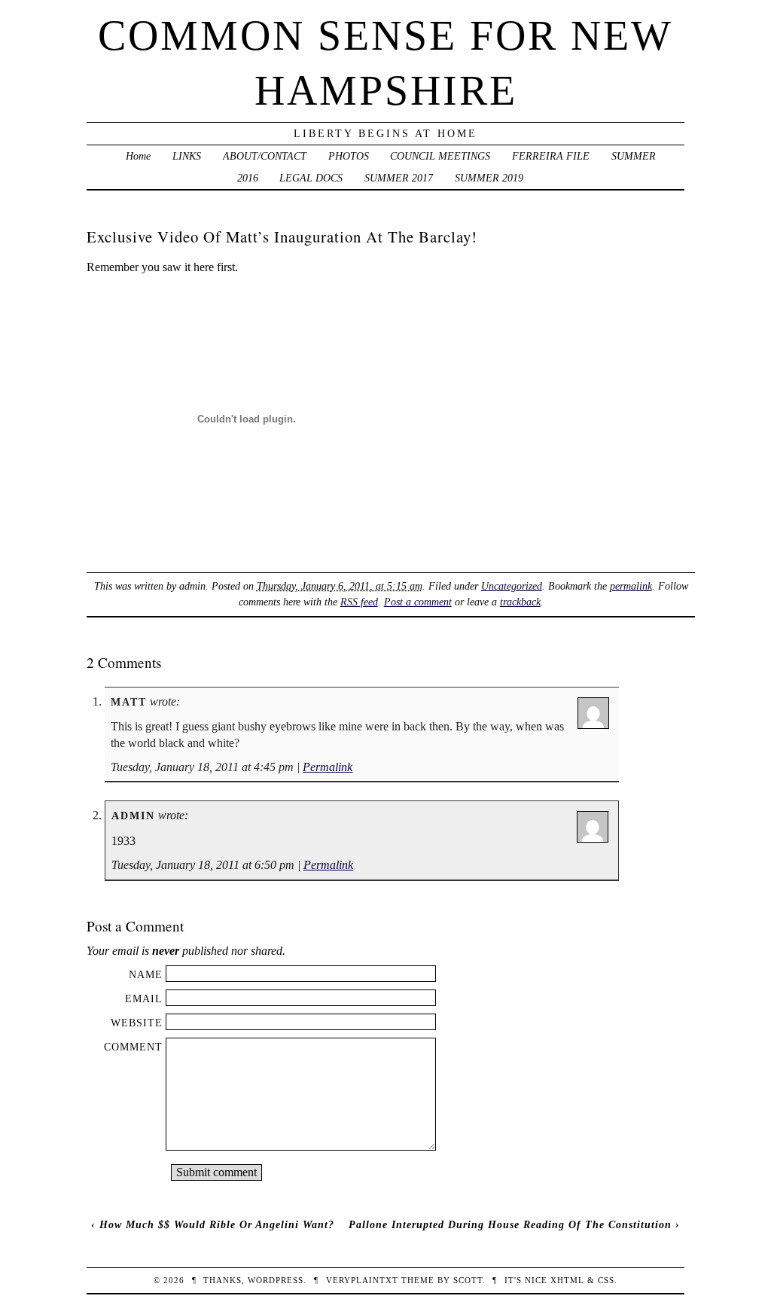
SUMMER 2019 (489, 178)
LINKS (186, 156)
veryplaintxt (362, 1280)
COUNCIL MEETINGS (440, 156)
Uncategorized (511, 586)
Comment (133, 1047)
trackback (520, 602)
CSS (606, 1280)
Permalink (327, 767)
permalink (631, 586)
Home (138, 156)
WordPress (275, 1280)
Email (144, 998)
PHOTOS (348, 156)
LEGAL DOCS (311, 178)
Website (137, 1023)
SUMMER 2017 (398, 178)
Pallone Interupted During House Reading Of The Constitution (510, 1224)
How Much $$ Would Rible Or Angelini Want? (216, 1224)
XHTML (567, 1280)
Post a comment (418, 602)
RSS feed (359, 602)
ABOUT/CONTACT (264, 156)
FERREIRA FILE (551, 156)
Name (146, 974)
